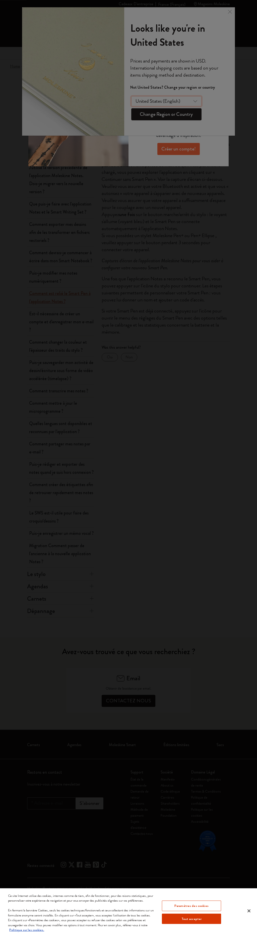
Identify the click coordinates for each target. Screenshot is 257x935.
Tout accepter (191, 918)
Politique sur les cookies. (26, 929)
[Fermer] (248, 910)
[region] (128, 911)
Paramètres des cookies (191, 905)
